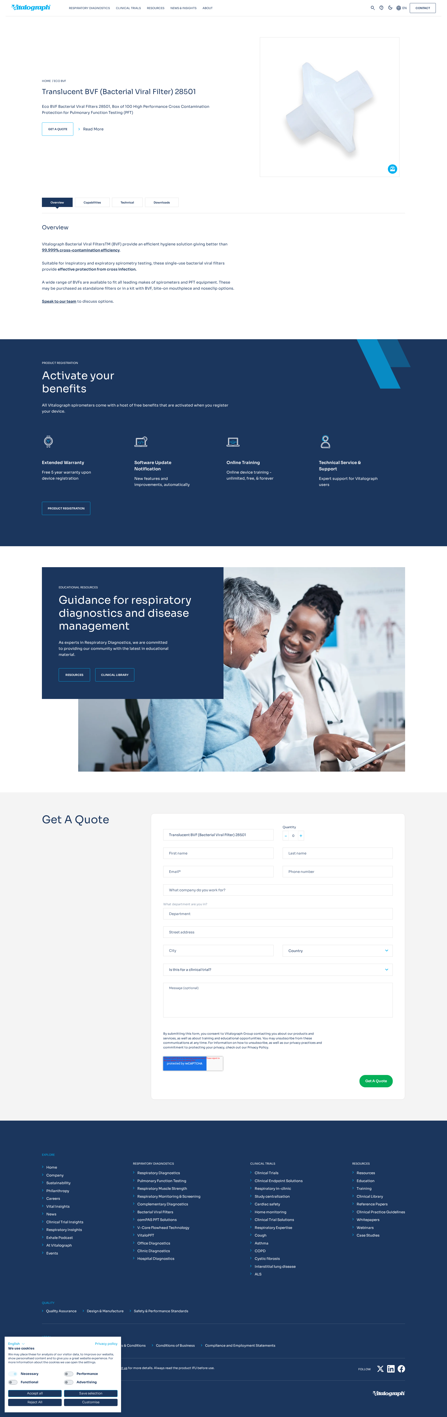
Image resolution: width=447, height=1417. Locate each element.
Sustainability (58, 1183)
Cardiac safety (267, 1204)
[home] (40, 8)
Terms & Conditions (129, 1345)
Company (55, 1175)
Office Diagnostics (153, 1243)
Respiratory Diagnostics (158, 1173)
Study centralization (272, 1196)
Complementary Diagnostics (162, 1204)
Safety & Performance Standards (161, 1311)
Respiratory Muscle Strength (162, 1188)
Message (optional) (178, 981)
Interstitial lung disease (275, 1266)
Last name (290, 845)
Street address (174, 924)
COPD (260, 1251)
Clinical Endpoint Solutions (279, 1181)
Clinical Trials (266, 1173)
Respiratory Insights (64, 1229)
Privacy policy (106, 1344)
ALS (258, 1274)
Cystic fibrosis (267, 1258)
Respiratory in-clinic (273, 1188)
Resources (366, 1173)
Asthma (261, 1243)
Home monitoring (270, 1212)
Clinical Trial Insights (64, 1222)
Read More (93, 129)
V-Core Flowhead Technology (163, 1227)
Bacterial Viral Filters (155, 1212)
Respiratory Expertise (273, 1227)
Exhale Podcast (59, 1237)
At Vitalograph (59, 1245)
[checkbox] (12, 1374)
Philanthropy (57, 1191)
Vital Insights (58, 1206)
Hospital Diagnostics (155, 1258)
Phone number (294, 864)
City (166, 943)
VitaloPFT (145, 1235)
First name (171, 845)
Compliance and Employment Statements (240, 1345)
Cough (261, 1235)
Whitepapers (368, 1219)
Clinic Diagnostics (153, 1251)
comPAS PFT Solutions (157, 1219)
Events (52, 1253)
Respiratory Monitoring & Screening (168, 1196)
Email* (168, 864)
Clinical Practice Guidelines (381, 1212)
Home (51, 1167)
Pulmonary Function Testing (161, 1181)
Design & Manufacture (105, 1311)
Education (366, 1181)
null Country (292, 943)
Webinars (365, 1227)
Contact (423, 8)
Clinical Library (370, 1196)
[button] (16, 1344)
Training (364, 1188)
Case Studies (368, 1235)
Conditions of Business (175, 1345)
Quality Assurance (61, 1311)
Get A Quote (57, 129)
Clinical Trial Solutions (274, 1219)
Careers (53, 1198)
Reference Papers (372, 1204)
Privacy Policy (257, 1047)
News (51, 1214)
